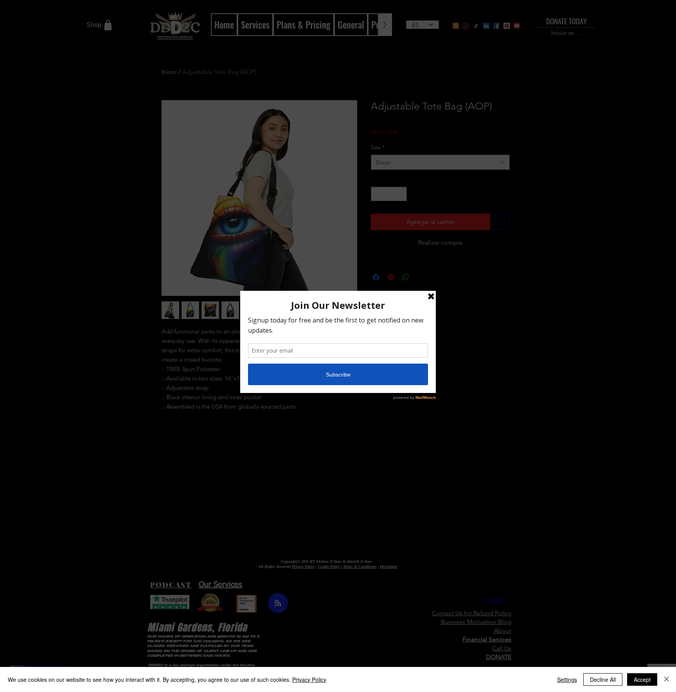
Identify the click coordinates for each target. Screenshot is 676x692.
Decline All (603, 679)
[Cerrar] (666, 679)
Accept (642, 679)
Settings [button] (567, 679)
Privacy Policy (309, 679)
